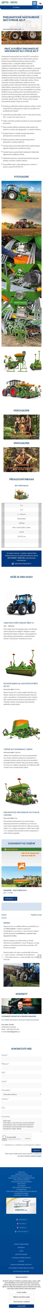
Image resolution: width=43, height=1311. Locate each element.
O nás (21, 1251)
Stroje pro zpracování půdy (21, 1182)
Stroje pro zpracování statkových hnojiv (21, 1191)
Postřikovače (21, 1189)
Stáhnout (9, 899)
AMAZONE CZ (23, 1220)
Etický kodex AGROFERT (21, 1271)
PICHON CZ (22, 1224)
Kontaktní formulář (12, 29)
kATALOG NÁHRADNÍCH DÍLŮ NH (21, 1265)
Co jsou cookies (21, 1292)
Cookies (21, 1261)
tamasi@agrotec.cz (13, 1031)
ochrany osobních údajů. (33, 1156)
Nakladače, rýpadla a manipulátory (21, 1178)
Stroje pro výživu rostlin (21, 1187)
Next (40, 525)
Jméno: (4, 1055)
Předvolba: (6, 1090)
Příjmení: (5, 1064)
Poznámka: (6, 1116)
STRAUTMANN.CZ (22, 1231)
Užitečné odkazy (21, 1254)
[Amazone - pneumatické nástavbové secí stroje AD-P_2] (22, 459)
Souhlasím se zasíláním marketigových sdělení (22, 1145)
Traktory (21, 1172)
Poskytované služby (21, 1244)
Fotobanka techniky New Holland (21, 1268)
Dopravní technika (21, 1193)
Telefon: (5, 1099)
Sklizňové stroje (21, 1174)
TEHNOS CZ (22, 1227)
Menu (34, 3)
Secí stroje (21, 1186)
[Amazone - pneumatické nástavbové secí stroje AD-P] (22, 427)
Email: (4, 1081)
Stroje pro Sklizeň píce (21, 1180)
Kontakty (21, 1247)
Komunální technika (21, 1195)
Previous (3, 525)
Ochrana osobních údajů (21, 1258)
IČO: (3, 1108)
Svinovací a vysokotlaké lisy (21, 1176)
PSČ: (3, 1072)
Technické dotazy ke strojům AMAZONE (19, 1016)
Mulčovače (21, 1184)
